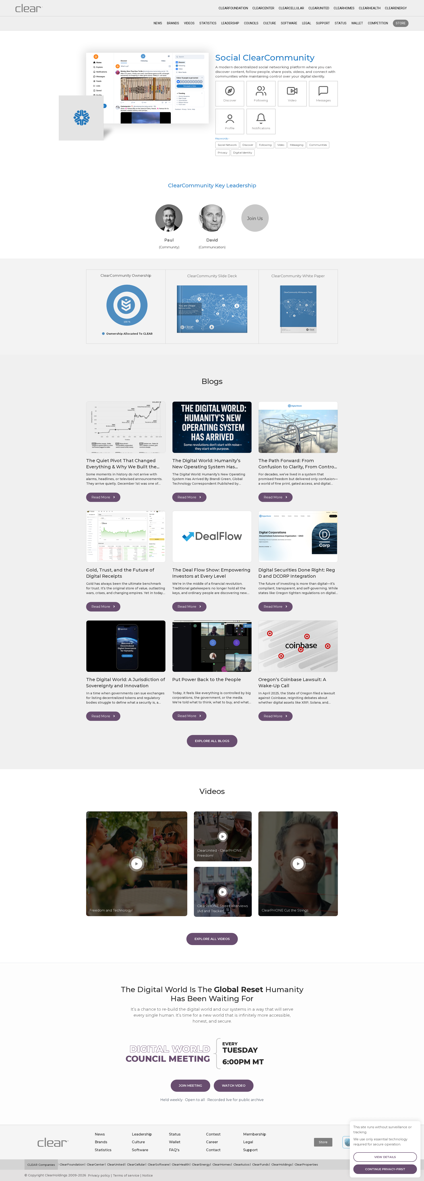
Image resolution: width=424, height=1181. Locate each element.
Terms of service (126, 1175)
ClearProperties (306, 1164)
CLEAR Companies (41, 1164)
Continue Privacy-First (385, 1169)
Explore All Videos (212, 939)
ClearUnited (115, 1164)
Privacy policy (99, 1175)
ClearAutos (241, 1164)
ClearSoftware (158, 1164)
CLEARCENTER (263, 8)
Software (289, 23)
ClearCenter (95, 1164)
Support (323, 23)
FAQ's (174, 1150)
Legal (306, 23)
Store (401, 23)
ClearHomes (221, 1164)
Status (340, 23)
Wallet (357, 23)
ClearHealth (180, 1164)
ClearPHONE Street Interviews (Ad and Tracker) (222, 908)
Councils (251, 23)
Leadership (230, 23)
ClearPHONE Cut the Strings (285, 910)
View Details (385, 1157)
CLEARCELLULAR (291, 8)
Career (212, 1142)
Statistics (207, 23)
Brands (173, 23)
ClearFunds (260, 1164)
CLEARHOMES (344, 8)
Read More (101, 497)
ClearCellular (136, 1164)
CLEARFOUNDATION (233, 8)
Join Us (255, 218)
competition (378, 23)
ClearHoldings (281, 1164)
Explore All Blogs (212, 741)
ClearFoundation (72, 1164)
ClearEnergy (201, 1164)
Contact (213, 1150)
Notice (147, 1175)
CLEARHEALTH (369, 8)
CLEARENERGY (396, 8)
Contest (213, 1134)
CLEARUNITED (319, 8)
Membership (254, 1134)
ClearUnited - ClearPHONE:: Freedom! (220, 853)
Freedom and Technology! (110, 910)
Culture (269, 23)
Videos (189, 23)
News (158, 23)
